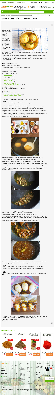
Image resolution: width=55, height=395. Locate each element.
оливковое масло (8, 75)
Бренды (47, 363)
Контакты (32, 2)
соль (5, 91)
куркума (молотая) (8, 81)
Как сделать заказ (11, 2)
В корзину (9, 354)
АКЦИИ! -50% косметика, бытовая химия (52, 11)
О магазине (3, 2)
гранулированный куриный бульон (12, 95)
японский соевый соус (9, 92)
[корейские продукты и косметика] (1, 4)
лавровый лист (7, 86)
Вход (46, 2)
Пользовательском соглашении (34, 390)
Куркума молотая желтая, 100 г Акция (7, 333)
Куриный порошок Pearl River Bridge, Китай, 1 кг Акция (33, 334)
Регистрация (51, 2)
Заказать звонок (20, 9)
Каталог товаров (10, 12)
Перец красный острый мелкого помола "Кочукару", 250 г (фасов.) (47, 335)
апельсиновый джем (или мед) (11, 94)
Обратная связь (4, 377)
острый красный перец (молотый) (12, 84)
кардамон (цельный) (9, 80)
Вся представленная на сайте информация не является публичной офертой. (5, 385)
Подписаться (50, 381)
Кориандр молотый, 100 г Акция (20, 333)
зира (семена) (7, 79)
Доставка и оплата (21, 2)
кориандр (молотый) (9, 83)
